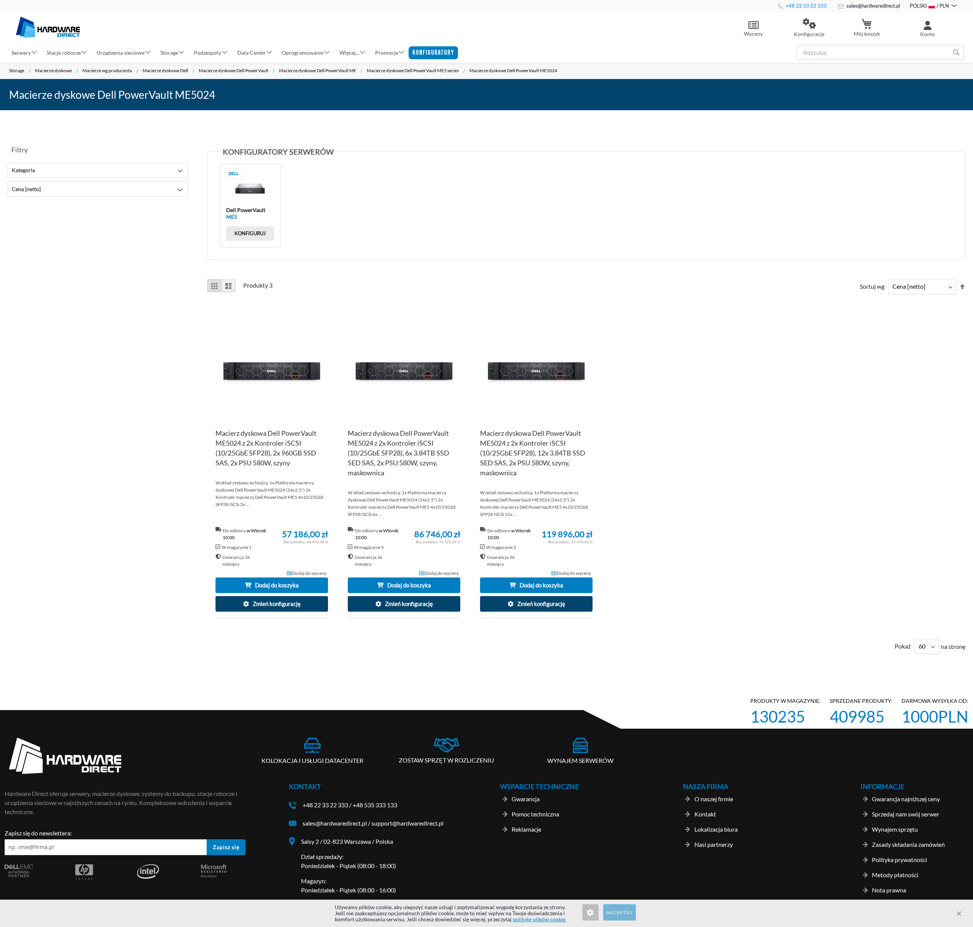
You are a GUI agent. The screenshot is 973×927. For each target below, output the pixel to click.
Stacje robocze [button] (64, 52)
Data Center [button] (251, 52)
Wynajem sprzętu (895, 829)
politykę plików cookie (539, 919)
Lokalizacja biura (716, 829)
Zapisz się (226, 847)
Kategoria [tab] (23, 170)
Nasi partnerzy (713, 844)
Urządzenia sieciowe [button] (120, 52)
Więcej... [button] (349, 52)
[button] (809, 28)
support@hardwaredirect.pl (407, 823)
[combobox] (880, 52)
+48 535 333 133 (375, 804)
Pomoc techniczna (535, 814)
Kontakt (705, 814)
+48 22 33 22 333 (805, 6)
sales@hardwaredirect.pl (872, 6)
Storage (16, 70)
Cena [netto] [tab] (26, 189)
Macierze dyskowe (53, 70)
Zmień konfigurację (277, 603)
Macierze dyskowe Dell (165, 70)
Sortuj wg (872, 286)
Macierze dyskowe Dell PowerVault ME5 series (413, 70)
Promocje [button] (386, 52)
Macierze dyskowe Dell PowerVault (233, 70)
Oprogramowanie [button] (302, 52)
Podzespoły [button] (207, 52)
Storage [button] (169, 52)
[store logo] (48, 27)
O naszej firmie (713, 798)
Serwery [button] (21, 52)
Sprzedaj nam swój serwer (905, 814)
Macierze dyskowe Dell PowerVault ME (317, 70)
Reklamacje (526, 829)
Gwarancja (526, 798)
